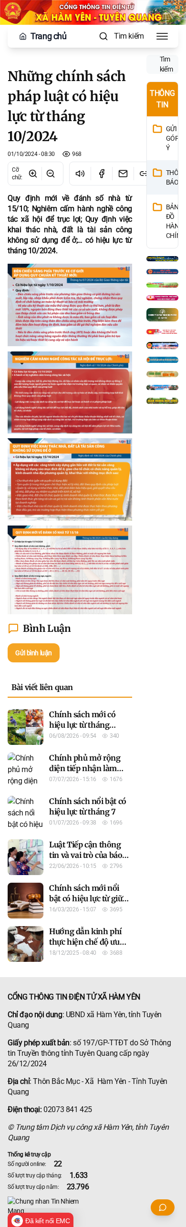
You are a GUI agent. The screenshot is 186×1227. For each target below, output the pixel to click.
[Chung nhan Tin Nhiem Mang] (93, 1206)
